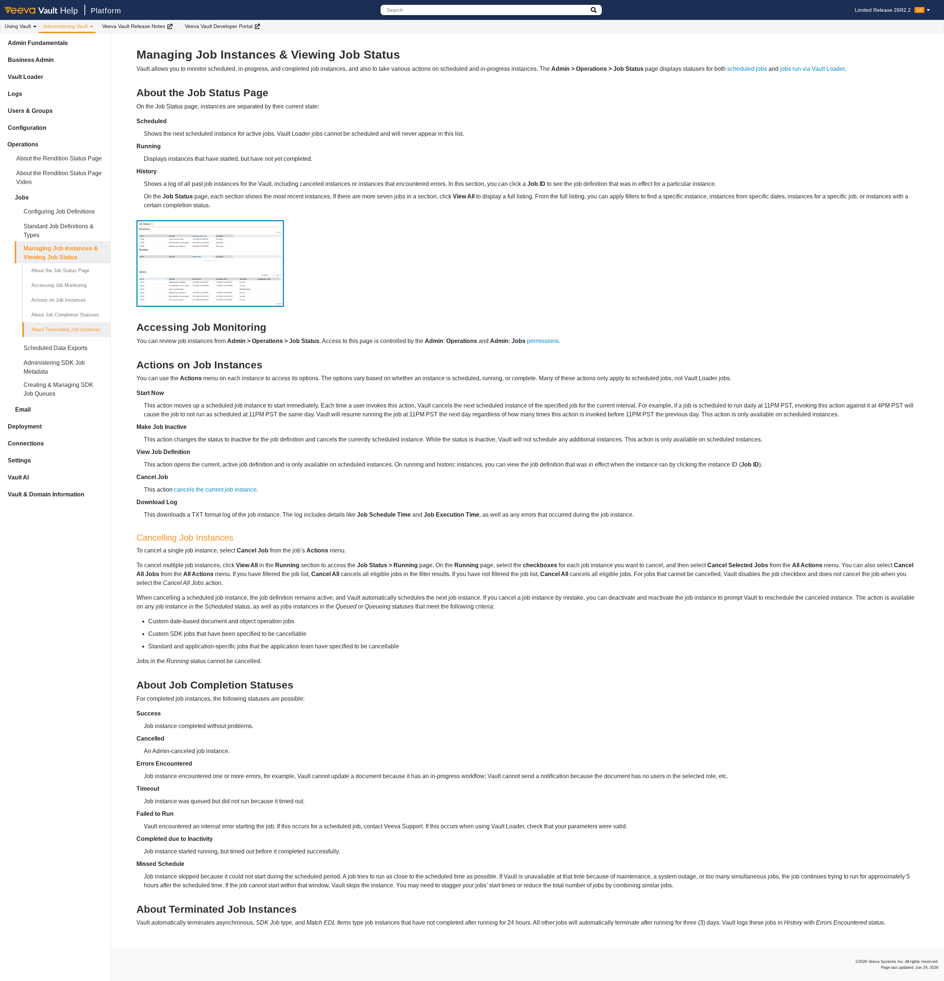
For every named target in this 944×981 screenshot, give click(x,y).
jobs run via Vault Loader (812, 69)
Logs (15, 94)
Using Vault (18, 26)
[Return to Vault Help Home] (44, 10)
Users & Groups (30, 111)
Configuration (27, 128)
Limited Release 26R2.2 (888, 10)
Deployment (25, 426)
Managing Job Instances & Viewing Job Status (61, 252)
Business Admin (31, 60)
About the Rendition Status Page (59, 158)
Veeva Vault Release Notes (133, 26)
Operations (22, 144)
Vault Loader (25, 77)
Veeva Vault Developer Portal (219, 26)
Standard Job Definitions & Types (59, 230)
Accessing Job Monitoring (59, 285)
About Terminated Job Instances (66, 329)
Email (23, 409)
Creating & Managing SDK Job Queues (58, 389)
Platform (106, 11)
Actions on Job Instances (58, 300)
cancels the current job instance (215, 489)
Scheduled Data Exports (55, 348)
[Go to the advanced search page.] (593, 10)
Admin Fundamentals (38, 43)
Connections (26, 443)
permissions (543, 341)
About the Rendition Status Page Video (59, 177)
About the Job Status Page (60, 270)
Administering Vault (65, 26)
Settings (19, 460)
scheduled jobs (747, 69)
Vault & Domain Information (46, 494)
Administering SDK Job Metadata (54, 367)
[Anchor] (273, 92)
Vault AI (18, 477)
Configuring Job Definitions (59, 211)
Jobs (22, 197)
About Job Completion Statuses (65, 315)
